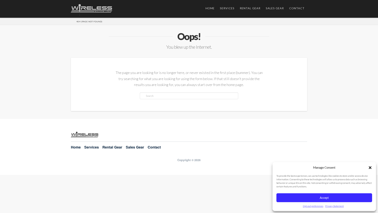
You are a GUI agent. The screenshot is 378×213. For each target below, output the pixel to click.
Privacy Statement (334, 206)
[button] (370, 168)
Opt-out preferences (313, 206)
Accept (324, 197)
